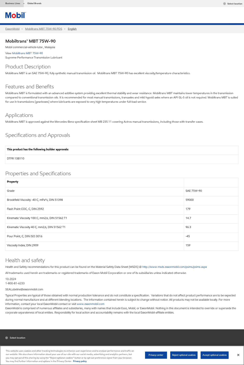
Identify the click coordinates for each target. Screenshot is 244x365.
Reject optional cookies (184, 355)
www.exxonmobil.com (90, 304)
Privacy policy (80, 361)
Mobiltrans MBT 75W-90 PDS (43, 29)
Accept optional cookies (215, 355)
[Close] (238, 355)
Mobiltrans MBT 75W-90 (27, 53)
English (72, 29)
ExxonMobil (12, 29)
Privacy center (156, 355)
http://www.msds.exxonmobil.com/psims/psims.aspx (174, 267)
